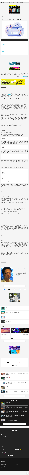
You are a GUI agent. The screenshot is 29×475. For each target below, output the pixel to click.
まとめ (3, 51)
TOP (1, 2)
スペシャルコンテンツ (3, 436)
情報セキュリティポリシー (4, 464)
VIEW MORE (14, 341)
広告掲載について (3, 461)
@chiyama (17, 275)
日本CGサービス (25, 76)
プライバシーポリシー (16, 464)
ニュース (2, 432)
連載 (3, 2)
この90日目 (9, 94)
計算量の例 (3, 44)
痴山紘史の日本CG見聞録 (7, 2)
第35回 (6, 244)
